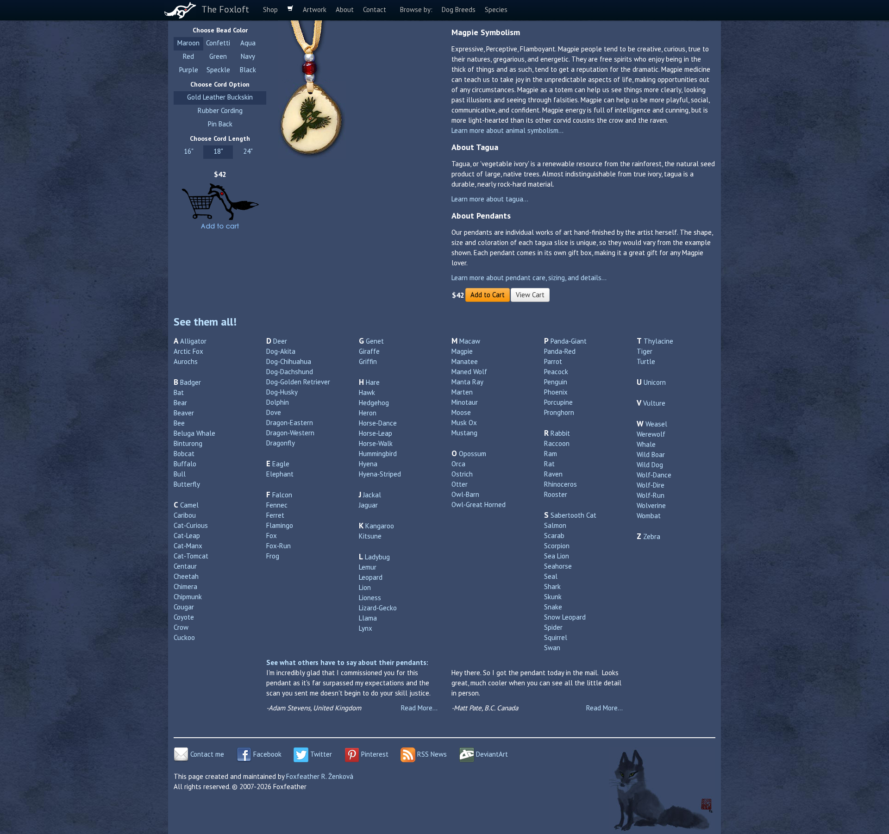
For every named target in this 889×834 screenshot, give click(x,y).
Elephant (280, 474)
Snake (553, 606)
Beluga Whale (194, 433)
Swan (552, 647)
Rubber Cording (220, 110)
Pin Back (220, 123)
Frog (272, 556)
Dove (273, 412)
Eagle (280, 463)
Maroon (188, 42)
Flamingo (279, 525)
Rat (549, 463)
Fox (271, 535)
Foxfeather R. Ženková (319, 776)
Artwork (314, 9)
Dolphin (277, 402)
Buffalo (185, 463)
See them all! (205, 321)
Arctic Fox (188, 351)
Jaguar (368, 505)
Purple (188, 69)
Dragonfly (280, 443)
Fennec (277, 505)
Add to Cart (487, 294)
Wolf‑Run (650, 495)
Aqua (248, 42)
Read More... (419, 707)
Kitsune (370, 536)
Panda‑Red (560, 351)
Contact (374, 9)
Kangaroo (379, 525)
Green (218, 56)
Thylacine (658, 341)
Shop (270, 9)
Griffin (368, 361)
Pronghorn (559, 412)
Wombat (649, 515)
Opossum (472, 453)
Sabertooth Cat (573, 515)
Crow (181, 627)
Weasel (656, 424)
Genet (375, 341)
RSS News (431, 754)
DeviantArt (491, 754)
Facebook (266, 754)
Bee (179, 423)
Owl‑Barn (465, 494)
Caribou (185, 515)
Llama (368, 618)
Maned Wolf (469, 371)
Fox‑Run (278, 545)
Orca (458, 463)
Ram (550, 453)
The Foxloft (225, 9)
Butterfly (187, 484)
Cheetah (186, 576)
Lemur (367, 567)
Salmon (555, 525)
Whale (646, 444)
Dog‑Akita (280, 351)
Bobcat (184, 453)
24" (248, 151)
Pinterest (373, 754)
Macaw (469, 341)
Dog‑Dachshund (289, 371)
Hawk (367, 392)
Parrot (553, 361)
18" (218, 151)
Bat (179, 392)
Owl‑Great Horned (478, 504)
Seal (550, 576)
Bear (180, 402)
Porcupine (558, 402)
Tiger (644, 351)
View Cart (530, 294)
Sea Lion (556, 556)
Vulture (654, 403)
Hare (373, 382)
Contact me (206, 754)
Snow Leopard (565, 617)
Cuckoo (184, 637)
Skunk (553, 596)
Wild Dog (650, 464)
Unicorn (655, 382)
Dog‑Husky (282, 392)
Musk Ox (464, 422)
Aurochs (186, 361)
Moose (461, 412)
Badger (190, 382)
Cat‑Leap (187, 535)
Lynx (365, 628)
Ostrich (462, 474)
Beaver (184, 412)
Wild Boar (651, 454)
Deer (280, 341)
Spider (553, 627)
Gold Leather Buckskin (220, 97)
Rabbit (560, 433)
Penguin (555, 381)
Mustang (464, 432)
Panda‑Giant (569, 341)
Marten (462, 392)
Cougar (184, 606)
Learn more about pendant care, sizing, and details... (529, 277)
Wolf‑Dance (654, 474)
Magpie (462, 351)
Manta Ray (467, 381)
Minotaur (464, 402)
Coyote (184, 617)
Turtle (646, 361)
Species (496, 9)
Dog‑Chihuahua (288, 361)
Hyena (368, 463)
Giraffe (369, 351)
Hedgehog (374, 402)
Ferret (275, 515)
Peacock (556, 371)
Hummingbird (378, 453)
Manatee (464, 361)
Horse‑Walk (376, 443)
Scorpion (557, 545)
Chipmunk (188, 596)
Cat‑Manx (188, 545)
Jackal (372, 494)
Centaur (185, 566)
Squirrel (555, 637)
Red (188, 56)
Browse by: (416, 9)
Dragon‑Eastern (289, 422)
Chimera (185, 586)
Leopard (370, 577)
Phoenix (556, 392)
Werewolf (651, 434)
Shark (552, 586)
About (345, 9)
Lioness (370, 597)
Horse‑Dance (378, 423)
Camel (189, 505)
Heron (367, 412)
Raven (553, 474)
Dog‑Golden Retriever (298, 381)
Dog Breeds (459, 9)
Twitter (320, 754)
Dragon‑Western (290, 432)
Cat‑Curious (191, 525)
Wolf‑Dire (650, 485)
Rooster (555, 494)
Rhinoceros (560, 484)
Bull (180, 474)
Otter (459, 484)
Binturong (188, 443)
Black (248, 69)
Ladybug (377, 556)
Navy (248, 56)
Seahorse (558, 566)
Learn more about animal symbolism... (507, 130)
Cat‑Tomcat (191, 556)
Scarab (554, 535)
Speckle (218, 69)
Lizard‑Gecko (378, 607)
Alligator (193, 341)
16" (189, 151)
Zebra (651, 536)
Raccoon (557, 443)
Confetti (218, 42)
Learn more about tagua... (489, 198)
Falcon (282, 494)
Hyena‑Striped (380, 474)
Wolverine (651, 505)
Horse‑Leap (375, 433)
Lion (365, 587)
